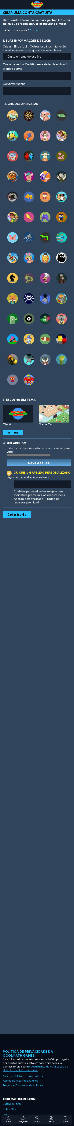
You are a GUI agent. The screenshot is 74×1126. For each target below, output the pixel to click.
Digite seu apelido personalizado (28, 477)
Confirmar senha (14, 84)
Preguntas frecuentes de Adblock (23, 1085)
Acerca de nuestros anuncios (20, 1080)
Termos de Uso (35, 1076)
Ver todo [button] (12, 432)
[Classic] (18, 414)
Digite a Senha (12, 68)
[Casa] (37, 5)
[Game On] (54, 414)
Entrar (34, 30)
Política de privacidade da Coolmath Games (28, 1053)
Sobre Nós (9, 1109)
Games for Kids (12, 1103)
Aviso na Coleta (12, 1076)
